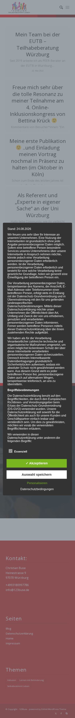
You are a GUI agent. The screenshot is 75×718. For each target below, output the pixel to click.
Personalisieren (37, 483)
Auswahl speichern (37, 474)
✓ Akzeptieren (37, 463)
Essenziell (20, 451)
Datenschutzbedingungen (37, 489)
